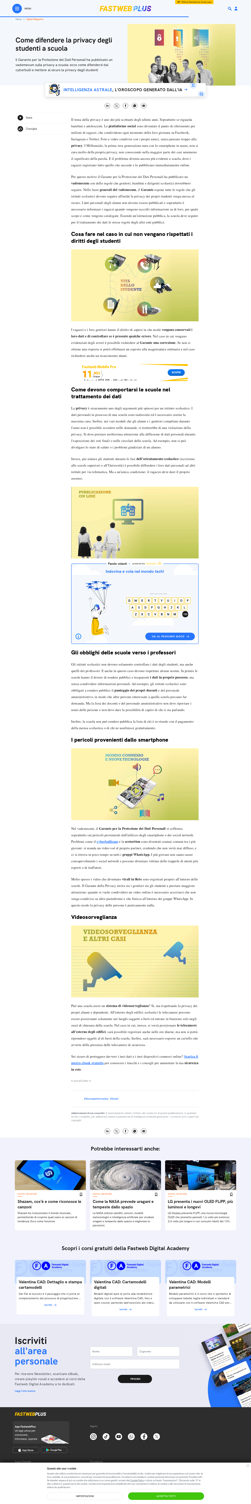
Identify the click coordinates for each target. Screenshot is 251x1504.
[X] (156, 1436)
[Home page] (125, 8)
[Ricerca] (230, 8)
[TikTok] (106, 1436)
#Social (114, 1098)
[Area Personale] (236, 8)
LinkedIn (107, 106)
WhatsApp (134, 106)
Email (144, 106)
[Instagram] (93, 1436)
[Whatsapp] (131, 1436)
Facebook (125, 106)
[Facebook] (144, 1436)
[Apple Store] (26, 1450)
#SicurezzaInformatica (96, 1098)
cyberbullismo (107, 841)
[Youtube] (118, 1436)
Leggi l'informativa (25, 1390)
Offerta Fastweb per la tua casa (196, 2)
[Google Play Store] (54, 1450)
